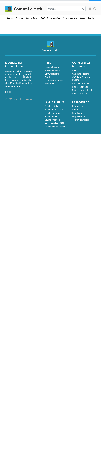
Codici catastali (53, 18)
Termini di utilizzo (80, 120)
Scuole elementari (53, 113)
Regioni (9, 18)
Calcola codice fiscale (55, 126)
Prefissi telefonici (70, 18)
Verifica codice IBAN (54, 123)
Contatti (76, 109)
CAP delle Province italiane (81, 78)
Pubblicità (77, 113)
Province (19, 18)
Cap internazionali (80, 83)
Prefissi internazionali (82, 90)
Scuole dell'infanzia (54, 109)
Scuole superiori (52, 120)
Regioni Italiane (52, 67)
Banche (91, 18)
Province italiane (52, 70)
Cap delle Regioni (80, 74)
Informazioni (78, 106)
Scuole (83, 18)
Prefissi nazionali (80, 86)
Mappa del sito (79, 116)
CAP (43, 18)
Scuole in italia (52, 106)
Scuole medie (51, 116)
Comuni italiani (32, 18)
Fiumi (47, 77)
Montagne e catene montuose (54, 82)
